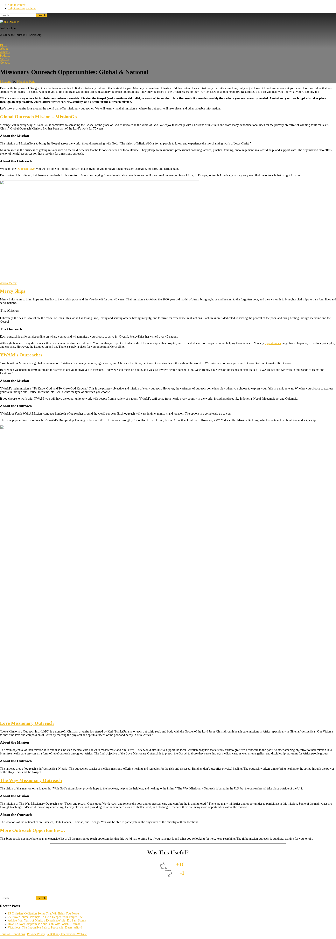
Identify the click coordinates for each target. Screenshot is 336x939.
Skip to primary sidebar (22, 8)
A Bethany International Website (67, 934)
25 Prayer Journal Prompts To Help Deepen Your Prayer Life (45, 917)
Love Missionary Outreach (27, 723)
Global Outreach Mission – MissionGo (38, 116)
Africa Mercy (8, 283)
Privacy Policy (36, 934)
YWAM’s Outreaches (21, 354)
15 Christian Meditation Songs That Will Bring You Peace (43, 913)
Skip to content (17, 4)
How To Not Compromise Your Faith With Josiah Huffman (44, 924)
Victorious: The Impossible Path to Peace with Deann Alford (45, 927)
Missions (5, 81)
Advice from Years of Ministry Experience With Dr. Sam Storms (47, 920)
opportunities (273, 343)
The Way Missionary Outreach (31, 780)
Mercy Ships (12, 291)
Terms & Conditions (12, 934)
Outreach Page (26, 168)
